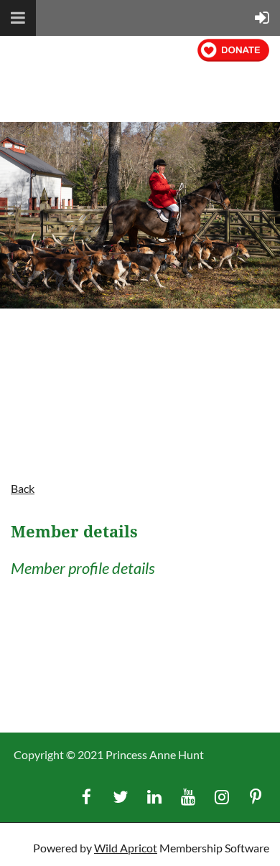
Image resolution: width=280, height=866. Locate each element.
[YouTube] (187, 797)
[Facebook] (86, 797)
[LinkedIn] (154, 797)
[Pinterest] (255, 797)
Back (22, 488)
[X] (120, 797)
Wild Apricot (125, 848)
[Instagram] (221, 797)
